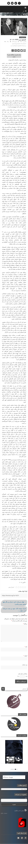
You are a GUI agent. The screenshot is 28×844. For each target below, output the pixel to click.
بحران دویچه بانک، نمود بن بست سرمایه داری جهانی (14, 610)
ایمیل (25, 655)
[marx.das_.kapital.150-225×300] (14, 752)
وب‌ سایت (24, 664)
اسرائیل (24, 43)
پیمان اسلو (20, 43)
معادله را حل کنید (22, 673)
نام (26, 646)
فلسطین (19, 45)
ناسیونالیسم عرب (13, 45)
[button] (23, 11)
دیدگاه (25, 624)
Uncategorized (22, 37)
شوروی (16, 43)
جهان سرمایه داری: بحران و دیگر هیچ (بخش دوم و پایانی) (14, 603)
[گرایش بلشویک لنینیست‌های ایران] (14, 13)
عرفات (23, 45)
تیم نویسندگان (14, 41)
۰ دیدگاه (8, 41)
